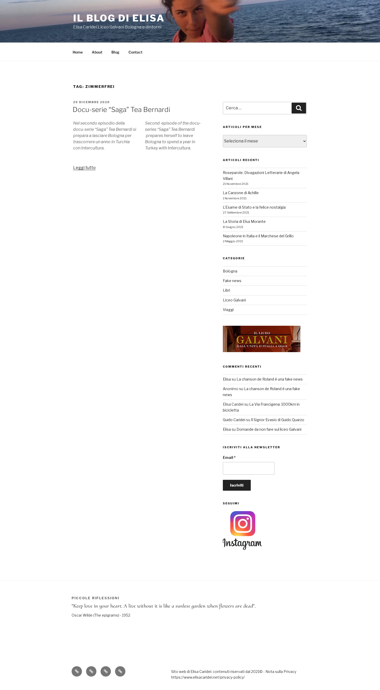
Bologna (230, 271)
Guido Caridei (234, 420)
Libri (226, 290)
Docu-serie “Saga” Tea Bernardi (121, 109)
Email (229, 457)
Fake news (232, 280)
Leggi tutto (84, 167)
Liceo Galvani (234, 300)
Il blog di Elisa (119, 18)
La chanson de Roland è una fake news (270, 379)
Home (78, 52)
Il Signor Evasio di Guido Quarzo (277, 420)
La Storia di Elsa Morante (244, 221)
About (97, 52)
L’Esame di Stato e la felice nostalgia (254, 207)
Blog (115, 52)
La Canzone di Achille (241, 193)
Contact (135, 52)
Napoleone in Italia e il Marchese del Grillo (258, 236)
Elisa (227, 379)
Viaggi (228, 309)
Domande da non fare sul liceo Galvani (269, 429)
